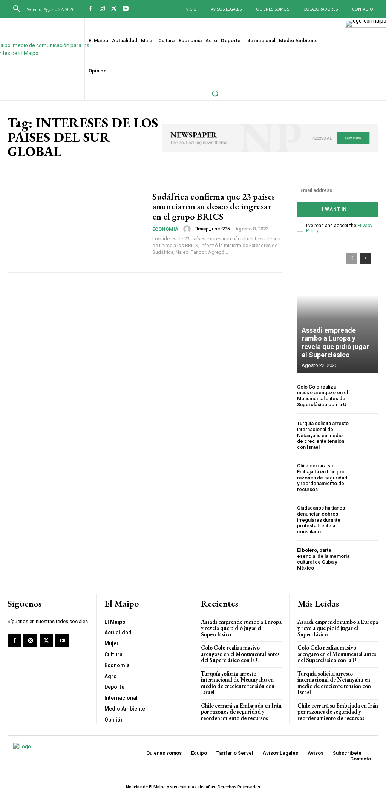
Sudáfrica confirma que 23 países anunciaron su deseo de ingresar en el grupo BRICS (213, 206)
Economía (165, 229)
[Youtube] (125, 9)
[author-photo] (188, 229)
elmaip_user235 (212, 229)
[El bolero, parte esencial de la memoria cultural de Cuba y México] (366, 559)
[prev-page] (351, 258)
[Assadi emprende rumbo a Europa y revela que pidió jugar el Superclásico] (337, 309)
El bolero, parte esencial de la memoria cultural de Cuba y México (323, 559)
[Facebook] (91, 9)
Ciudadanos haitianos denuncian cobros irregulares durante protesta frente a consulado (321, 519)
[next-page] (365, 258)
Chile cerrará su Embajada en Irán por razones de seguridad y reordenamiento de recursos (322, 477)
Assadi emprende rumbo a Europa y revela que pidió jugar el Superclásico (335, 342)
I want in (334, 209)
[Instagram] (102, 9)
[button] (17, 9)
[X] (114, 9)
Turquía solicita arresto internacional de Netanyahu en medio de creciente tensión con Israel (323, 435)
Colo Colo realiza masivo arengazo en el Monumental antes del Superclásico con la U (322, 395)
